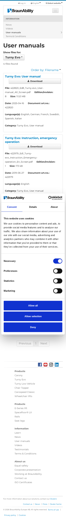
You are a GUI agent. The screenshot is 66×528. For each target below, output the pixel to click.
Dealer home (56, 504)
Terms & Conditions (16, 36)
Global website (54, 3)
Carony (19, 375)
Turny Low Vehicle (25, 383)
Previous (25, 343)
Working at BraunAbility (28, 474)
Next (43, 343)
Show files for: (12, 52)
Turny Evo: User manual (23, 76)
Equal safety (21, 465)
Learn (18, 432)
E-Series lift (21, 408)
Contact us (21, 478)
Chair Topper (22, 388)
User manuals (13, 32)
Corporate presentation (28, 470)
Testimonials (22, 449)
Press (45, 504)
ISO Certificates (23, 482)
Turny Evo (20, 379)
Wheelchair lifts (23, 396)
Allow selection (33, 316)
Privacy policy (10, 515)
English (36, 3)
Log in (23, 3)
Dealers (53, 499)
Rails (17, 416)
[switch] (57, 271)
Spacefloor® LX (23, 412)
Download (36, 81)
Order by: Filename (45, 70)
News (9, 24)
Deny (33, 327)
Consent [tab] (12, 207)
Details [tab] (33, 207)
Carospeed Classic (25, 392)
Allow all (33, 305)
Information (12, 19)
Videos (9, 28)
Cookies (22, 515)
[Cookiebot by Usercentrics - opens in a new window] (48, 198)
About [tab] (54, 207)
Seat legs (20, 420)
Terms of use (53, 510)
